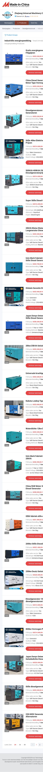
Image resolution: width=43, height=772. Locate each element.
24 (15, 745)
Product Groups (12, 35)
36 (20, 745)
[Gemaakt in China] (16, 4)
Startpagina (8, 23)
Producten (22, 23)
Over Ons (34, 23)
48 (25, 745)
